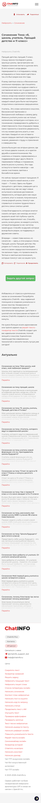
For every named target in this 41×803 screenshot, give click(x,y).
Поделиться (34, 14)
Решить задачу (11, 677)
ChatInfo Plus (12, 637)
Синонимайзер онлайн (15, 741)
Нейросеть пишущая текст (17, 681)
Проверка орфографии (15, 716)
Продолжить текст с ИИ (15, 709)
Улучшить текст (12, 713)
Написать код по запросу (16, 702)
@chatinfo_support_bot (18, 654)
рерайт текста (28, 328)
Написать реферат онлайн (17, 731)
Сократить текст (12, 670)
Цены (7, 664)
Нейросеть (7, 23)
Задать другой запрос (20, 278)
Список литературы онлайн (17, 688)
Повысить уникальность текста (19, 734)
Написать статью (12, 706)
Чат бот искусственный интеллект (15, 764)
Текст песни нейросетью (16, 723)
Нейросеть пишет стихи (16, 684)
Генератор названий (14, 674)
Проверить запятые (14, 720)
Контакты (11, 641)
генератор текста (9, 330)
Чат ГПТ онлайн (12, 770)
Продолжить (33, 263)
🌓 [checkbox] (36, 798)
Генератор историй (14, 745)
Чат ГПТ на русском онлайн (17, 759)
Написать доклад (12, 755)
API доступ (11, 646)
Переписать (20, 263)
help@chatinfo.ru (15, 657)
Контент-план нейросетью (17, 695)
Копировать (8, 263)
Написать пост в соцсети (16, 699)
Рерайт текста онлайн (15, 738)
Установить (20, 14)
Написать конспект (13, 752)
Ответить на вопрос (14, 748)
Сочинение (19, 23)
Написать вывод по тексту (17, 727)
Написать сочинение (14, 692)
